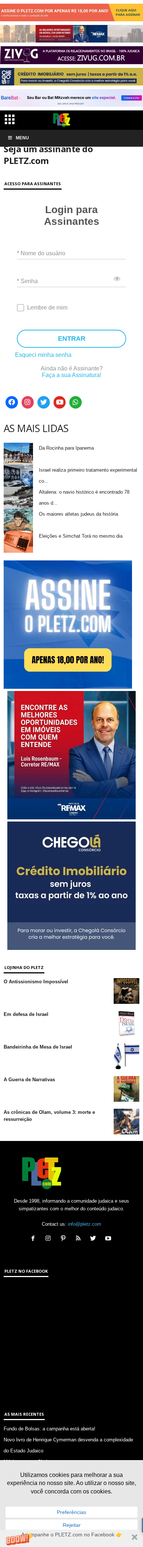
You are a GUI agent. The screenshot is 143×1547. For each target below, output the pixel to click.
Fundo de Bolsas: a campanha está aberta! (49, 1428)
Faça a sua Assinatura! (71, 375)
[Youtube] (60, 402)
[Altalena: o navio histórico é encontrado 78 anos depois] (18, 498)
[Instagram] (28, 402)
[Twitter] (44, 402)
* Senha (27, 281)
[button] (71, 1538)
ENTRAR (71, 338)
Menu (22, 137)
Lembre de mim (47, 307)
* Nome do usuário (41, 253)
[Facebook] (12, 402)
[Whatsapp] (75, 402)
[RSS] (79, 1239)
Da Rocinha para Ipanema (66, 448)
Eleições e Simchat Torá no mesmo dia (80, 536)
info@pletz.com (84, 1224)
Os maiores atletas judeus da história (78, 514)
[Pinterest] (64, 1239)
